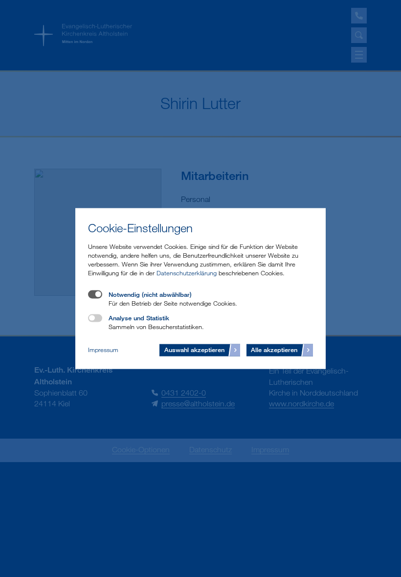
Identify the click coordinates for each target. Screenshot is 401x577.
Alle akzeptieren (274, 349)
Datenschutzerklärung (186, 273)
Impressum (103, 350)
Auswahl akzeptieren (194, 349)
